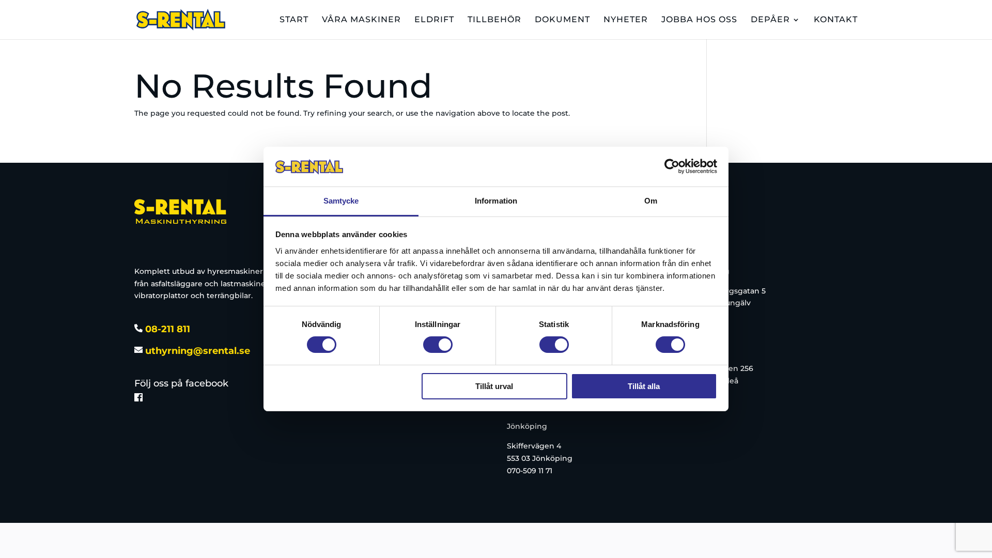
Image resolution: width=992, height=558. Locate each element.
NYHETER (625, 20)
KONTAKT (836, 20)
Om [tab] (650, 200)
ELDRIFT (434, 20)
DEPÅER (770, 20)
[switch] (438, 344)
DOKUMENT (562, 20)
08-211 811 (166, 329)
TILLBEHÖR (494, 20)
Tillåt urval (494, 386)
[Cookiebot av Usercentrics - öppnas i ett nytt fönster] (672, 166)
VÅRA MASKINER (361, 20)
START (294, 20)
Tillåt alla (644, 386)
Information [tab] (496, 200)
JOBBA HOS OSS (699, 20)
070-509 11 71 (529, 470)
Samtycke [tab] (341, 200)
